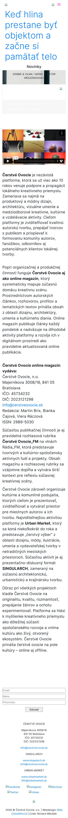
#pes (46, 104)
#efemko (35, 104)
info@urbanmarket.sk (34, 780)
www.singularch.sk (34, 760)
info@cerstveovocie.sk (22, 405)
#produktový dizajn (17, 109)
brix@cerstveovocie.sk (34, 764)
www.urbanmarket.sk (34, 776)
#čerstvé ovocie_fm (17, 104)
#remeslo (35, 109)
